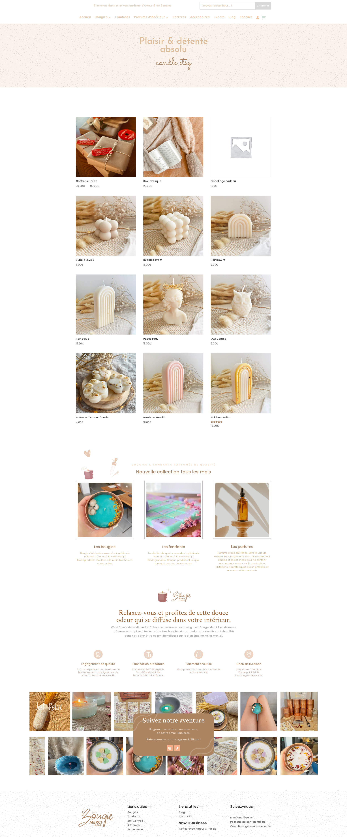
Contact (246, 18)
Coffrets (179, 18)
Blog (232, 18)
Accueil (85, 18)
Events (219, 18)
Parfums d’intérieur (149, 18)
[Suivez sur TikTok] (177, 748)
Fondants (122, 18)
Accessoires (200, 18)
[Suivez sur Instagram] (170, 748)
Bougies (101, 18)
